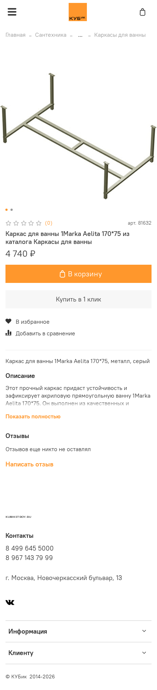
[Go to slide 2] (12, 210)
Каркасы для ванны (120, 34)
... (80, 34)
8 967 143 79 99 (29, 558)
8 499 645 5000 (29, 548)
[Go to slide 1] (6, 210)
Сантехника (50, 34)
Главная (15, 34)
